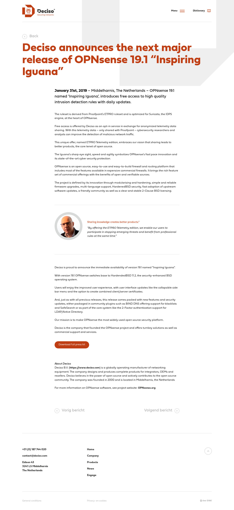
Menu (174, 11)
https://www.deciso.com (85, 367)
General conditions (31, 501)
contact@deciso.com (34, 455)
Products (92, 462)
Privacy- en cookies (96, 501)
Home (90, 449)
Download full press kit (72, 344)
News (90, 468)
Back (33, 36)
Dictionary (199, 11)
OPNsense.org (147, 388)
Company (93, 455)
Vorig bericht (73, 410)
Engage (91, 475)
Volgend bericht (158, 410)
